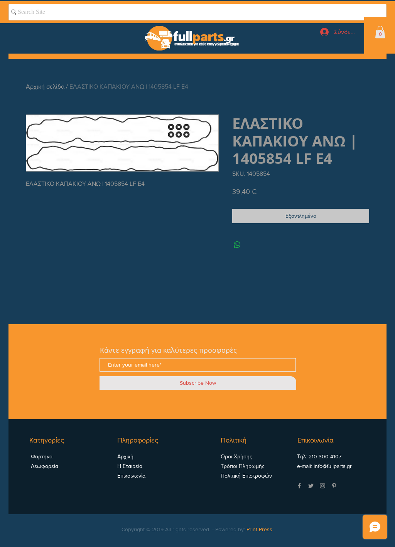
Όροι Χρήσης (236, 456)
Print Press (259, 529)
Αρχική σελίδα (45, 86)
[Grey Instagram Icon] (322, 485)
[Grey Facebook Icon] (299, 485)
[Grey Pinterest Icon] (334, 485)
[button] (380, 32)
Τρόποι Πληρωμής (243, 466)
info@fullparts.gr (333, 466)
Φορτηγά (40, 456)
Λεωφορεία (43, 466)
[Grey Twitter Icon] (310, 485)
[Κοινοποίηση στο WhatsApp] (237, 244)
